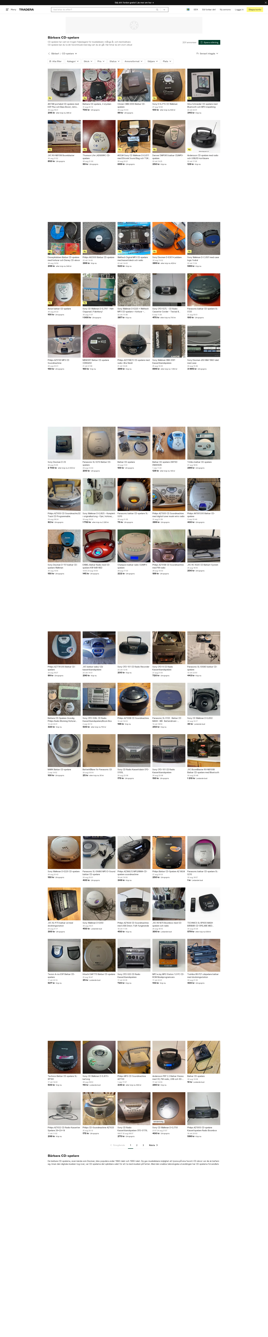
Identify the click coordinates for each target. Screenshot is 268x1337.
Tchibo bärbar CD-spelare (199, 462)
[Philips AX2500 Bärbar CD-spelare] (99, 238)
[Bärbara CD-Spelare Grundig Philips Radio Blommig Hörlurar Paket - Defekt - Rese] (64, 699)
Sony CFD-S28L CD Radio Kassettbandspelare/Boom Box (97, 719)
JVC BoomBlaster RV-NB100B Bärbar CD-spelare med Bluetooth (203, 771)
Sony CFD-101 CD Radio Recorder (133, 667)
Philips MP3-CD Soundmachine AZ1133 (132, 1077)
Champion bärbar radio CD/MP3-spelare (133, 566)
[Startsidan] (26, 9)
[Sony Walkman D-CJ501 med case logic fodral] (203, 238)
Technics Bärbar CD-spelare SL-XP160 (62, 1077)
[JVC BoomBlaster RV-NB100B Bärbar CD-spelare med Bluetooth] (203, 750)
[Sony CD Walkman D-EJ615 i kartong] (99, 1057)
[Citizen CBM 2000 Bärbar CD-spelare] (134, 85)
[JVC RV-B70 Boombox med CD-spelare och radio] (168, 903)
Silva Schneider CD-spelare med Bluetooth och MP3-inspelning (202, 105)
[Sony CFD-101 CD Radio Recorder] (134, 647)
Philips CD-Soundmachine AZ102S (98, 1127)
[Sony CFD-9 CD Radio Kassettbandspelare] (168, 647)
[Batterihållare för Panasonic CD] (99, 750)
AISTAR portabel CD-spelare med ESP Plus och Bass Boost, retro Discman (63, 105)
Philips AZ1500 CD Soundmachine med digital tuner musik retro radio (168, 514)
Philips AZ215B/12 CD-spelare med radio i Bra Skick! (134, 361)
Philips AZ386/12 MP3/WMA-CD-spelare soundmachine (132, 873)
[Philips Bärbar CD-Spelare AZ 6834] (168, 852)
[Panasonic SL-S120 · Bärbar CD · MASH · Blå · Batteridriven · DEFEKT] (168, 699)
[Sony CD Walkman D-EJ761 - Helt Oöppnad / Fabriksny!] (99, 289)
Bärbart (55, 53)
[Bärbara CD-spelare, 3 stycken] (99, 85)
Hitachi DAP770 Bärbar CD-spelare (99, 974)
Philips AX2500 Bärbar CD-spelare (98, 257)
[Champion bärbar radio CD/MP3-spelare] (134, 545)
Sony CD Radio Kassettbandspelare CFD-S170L (133, 1129)
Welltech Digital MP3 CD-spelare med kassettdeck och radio (133, 258)
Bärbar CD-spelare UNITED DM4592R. (164, 463)
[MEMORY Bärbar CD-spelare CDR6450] (99, 341)
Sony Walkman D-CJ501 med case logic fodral (203, 258)
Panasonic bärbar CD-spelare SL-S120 (202, 310)
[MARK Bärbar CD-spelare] (64, 750)
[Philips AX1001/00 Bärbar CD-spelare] (203, 494)
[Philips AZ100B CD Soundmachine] (134, 699)
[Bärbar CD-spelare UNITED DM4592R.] (168, 443)
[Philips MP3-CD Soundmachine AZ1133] (134, 1057)
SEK (196, 9)
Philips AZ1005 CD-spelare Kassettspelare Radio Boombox (202, 1129)
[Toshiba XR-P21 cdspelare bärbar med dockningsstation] (203, 955)
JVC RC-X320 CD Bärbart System (202, 565)
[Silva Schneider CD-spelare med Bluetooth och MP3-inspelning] (203, 85)
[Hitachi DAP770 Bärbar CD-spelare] (99, 955)
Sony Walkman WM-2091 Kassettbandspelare (163, 361)
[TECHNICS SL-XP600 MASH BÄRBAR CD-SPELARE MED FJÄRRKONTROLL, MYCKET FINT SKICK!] (203, 903)
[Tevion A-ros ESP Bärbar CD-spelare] (64, 955)
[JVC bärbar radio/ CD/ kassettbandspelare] (99, 647)
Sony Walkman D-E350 (93, 923)
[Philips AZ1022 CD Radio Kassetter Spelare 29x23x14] (64, 1108)
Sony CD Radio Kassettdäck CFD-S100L (133, 771)
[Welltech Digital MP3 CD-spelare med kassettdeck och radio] (134, 238)
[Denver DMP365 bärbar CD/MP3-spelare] (168, 136)
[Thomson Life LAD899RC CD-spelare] (99, 136)
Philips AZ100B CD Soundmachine (133, 718)
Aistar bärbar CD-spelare (59, 308)
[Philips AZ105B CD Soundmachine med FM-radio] (168, 545)
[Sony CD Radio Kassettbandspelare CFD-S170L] (134, 1108)
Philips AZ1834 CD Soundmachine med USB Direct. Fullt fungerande (133, 924)
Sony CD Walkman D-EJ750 (165, 1127)
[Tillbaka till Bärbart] (49, 54)
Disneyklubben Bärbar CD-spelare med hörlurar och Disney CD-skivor (64, 258)
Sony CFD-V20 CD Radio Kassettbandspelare (129, 975)
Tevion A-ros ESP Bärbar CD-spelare (61, 975)
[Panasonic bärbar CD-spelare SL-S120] (203, 289)
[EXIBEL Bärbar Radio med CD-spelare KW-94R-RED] (99, 545)
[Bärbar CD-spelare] (134, 443)
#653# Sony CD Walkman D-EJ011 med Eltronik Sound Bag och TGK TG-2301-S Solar (133, 157)
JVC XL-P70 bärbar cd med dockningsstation (60, 924)
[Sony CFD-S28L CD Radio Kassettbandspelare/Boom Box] (99, 699)
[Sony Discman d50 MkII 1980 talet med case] (203, 341)
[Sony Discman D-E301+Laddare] (168, 238)
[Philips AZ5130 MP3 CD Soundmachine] (64, 341)
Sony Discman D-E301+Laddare (167, 257)
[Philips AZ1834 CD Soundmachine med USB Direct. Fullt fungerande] (134, 903)
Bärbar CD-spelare (126, 462)
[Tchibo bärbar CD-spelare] (203, 443)
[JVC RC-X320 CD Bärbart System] (203, 545)
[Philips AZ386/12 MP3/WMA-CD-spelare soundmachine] (134, 852)
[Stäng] (266, 2)
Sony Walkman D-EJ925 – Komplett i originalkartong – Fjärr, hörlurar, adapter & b (99, 515)
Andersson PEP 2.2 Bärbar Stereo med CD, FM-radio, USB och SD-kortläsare (168, 1077)
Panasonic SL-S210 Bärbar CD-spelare (97, 463)
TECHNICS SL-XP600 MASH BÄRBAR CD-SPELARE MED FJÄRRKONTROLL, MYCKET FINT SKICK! (202, 924)
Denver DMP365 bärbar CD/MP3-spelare (167, 156)
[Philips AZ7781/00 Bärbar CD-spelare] (64, 647)
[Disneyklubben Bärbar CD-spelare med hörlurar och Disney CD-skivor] (64, 238)
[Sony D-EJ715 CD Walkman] (168, 85)
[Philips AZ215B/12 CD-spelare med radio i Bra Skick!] (134, 341)
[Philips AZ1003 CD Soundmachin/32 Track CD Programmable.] (64, 494)
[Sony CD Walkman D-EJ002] (203, 699)
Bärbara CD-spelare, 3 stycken (97, 104)
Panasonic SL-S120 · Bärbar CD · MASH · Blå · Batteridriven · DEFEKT (167, 719)
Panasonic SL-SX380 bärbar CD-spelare (202, 668)
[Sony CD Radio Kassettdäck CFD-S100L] (134, 750)
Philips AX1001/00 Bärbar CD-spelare (201, 514)
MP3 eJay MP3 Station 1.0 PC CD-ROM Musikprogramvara (168, 975)
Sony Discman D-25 (57, 462)
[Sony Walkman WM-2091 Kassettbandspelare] (168, 341)
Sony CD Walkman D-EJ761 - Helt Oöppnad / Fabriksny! (98, 310)
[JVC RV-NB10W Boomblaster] (64, 136)
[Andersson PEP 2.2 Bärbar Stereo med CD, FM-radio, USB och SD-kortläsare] (168, 1057)
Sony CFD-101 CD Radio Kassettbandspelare (163, 771)
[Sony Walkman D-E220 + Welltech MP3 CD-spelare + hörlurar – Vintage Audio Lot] (134, 289)
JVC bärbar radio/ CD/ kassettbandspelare (93, 668)
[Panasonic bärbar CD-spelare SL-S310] (134, 494)
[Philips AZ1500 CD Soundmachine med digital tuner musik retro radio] (168, 494)
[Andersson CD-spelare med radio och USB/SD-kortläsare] (203, 136)
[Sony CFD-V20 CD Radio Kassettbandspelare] (134, 955)
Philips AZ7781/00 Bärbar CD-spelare (62, 668)
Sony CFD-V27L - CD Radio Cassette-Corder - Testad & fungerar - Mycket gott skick (165, 310)
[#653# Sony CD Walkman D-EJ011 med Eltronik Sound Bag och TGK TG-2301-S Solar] (134, 136)
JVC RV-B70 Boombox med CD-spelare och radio (167, 924)
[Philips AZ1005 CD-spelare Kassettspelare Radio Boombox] (203, 1108)
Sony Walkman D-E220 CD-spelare (64, 871)
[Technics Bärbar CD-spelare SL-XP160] (64, 1057)
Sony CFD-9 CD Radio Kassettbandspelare (162, 668)
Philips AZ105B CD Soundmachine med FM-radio (168, 566)
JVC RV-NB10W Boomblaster (61, 155)
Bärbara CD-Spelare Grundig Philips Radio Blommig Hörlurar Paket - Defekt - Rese (62, 719)
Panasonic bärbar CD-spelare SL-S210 (202, 873)
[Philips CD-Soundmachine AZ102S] (99, 1108)
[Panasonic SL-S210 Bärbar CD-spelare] (99, 443)
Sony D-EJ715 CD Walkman (165, 104)
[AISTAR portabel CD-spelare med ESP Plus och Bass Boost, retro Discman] (64, 85)
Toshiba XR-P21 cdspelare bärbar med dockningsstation (203, 975)
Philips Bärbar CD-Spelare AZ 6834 (168, 871)
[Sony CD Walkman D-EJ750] (168, 1108)
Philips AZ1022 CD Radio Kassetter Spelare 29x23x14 (64, 1129)
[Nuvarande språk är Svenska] (188, 9)
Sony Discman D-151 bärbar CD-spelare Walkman (63, 566)
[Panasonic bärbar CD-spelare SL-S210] (203, 852)
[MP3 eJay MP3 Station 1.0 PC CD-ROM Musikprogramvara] (168, 955)
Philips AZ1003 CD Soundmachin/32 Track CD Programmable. (64, 514)
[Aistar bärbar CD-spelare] (64, 289)
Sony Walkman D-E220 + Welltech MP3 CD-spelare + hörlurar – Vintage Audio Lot (133, 310)
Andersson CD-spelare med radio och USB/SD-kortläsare (202, 156)
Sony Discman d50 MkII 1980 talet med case (203, 361)
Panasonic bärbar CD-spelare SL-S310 (133, 514)
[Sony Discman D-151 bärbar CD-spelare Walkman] (64, 545)
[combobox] (105, 9)
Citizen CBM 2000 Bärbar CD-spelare (131, 105)
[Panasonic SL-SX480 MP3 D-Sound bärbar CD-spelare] (99, 852)
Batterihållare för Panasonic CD (97, 769)
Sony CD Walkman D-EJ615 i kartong (96, 1077)
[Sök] (157, 9)
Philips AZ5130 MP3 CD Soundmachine (58, 361)
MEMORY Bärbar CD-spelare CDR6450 (96, 361)
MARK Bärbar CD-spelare (59, 769)
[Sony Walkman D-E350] (99, 903)
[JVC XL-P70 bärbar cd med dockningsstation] (64, 903)
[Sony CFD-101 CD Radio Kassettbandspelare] (168, 750)
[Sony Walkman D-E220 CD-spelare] (64, 852)
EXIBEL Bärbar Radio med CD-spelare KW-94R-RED (96, 566)
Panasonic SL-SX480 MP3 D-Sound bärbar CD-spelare (99, 873)
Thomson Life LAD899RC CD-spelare (96, 156)
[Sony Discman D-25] (64, 443)
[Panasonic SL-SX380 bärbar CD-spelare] (203, 647)
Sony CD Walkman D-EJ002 (200, 718)
